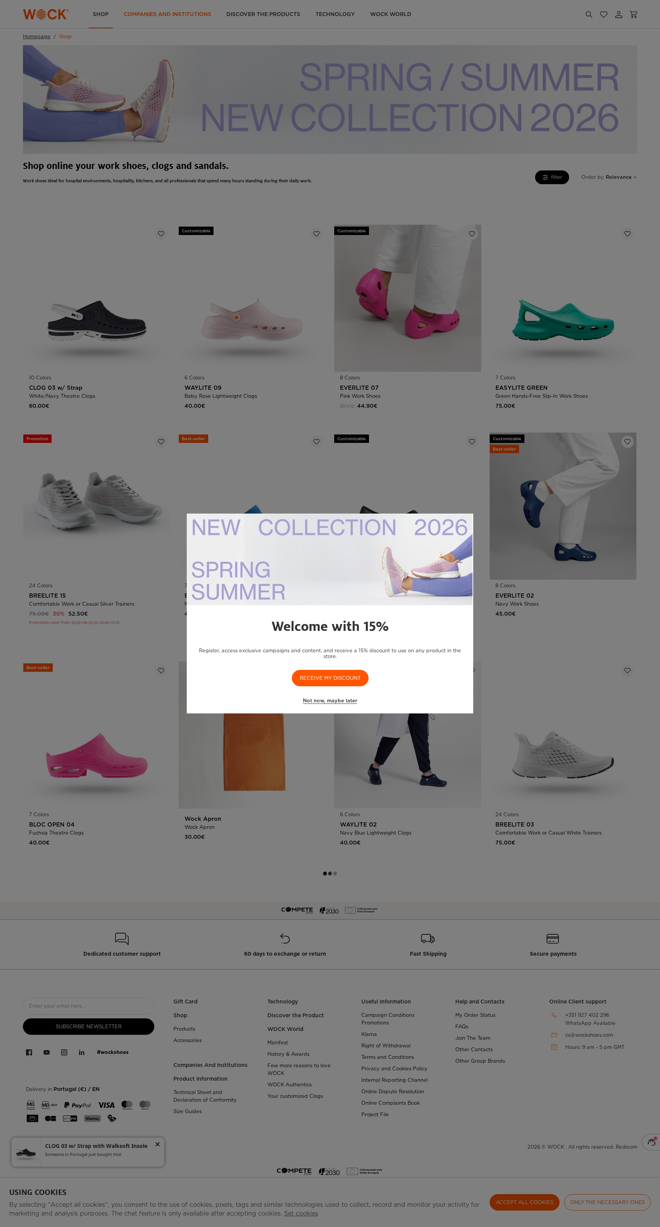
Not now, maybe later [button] (330, 700)
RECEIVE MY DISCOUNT (330, 678)
